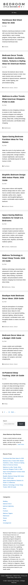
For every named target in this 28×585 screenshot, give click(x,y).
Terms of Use (18, 577)
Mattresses (7, 128)
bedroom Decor (8, 87)
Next (13, 412)
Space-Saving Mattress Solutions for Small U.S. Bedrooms (12, 218)
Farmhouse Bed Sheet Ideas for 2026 (13, 458)
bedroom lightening (8, 506)
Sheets (6, 46)
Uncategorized (7, 523)
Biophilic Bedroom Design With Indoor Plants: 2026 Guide (13, 177)
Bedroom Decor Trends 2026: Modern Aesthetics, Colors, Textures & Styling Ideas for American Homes (13, 463)
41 (9, 412)
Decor (16, 87)
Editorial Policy (16, 575)
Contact (3, 575)
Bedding (5, 501)
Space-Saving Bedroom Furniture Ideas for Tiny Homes (12, 139)
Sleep (13, 287)
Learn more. (21, 444)
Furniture (6, 166)
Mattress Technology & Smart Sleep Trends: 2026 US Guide (13, 258)
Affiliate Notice (8, 575)
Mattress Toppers (8, 513)
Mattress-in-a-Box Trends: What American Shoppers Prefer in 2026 (13, 99)
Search (5, 421)
